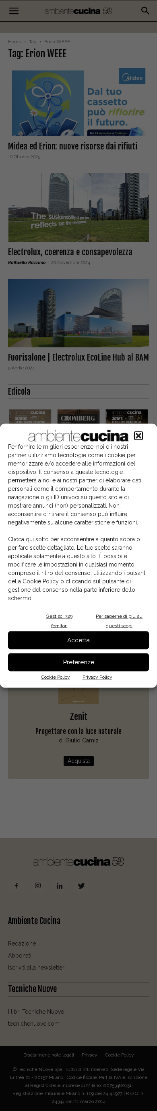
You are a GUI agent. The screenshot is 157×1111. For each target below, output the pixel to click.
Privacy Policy (97, 677)
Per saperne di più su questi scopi (119, 620)
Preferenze (78, 662)
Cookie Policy (55, 677)
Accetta (78, 640)
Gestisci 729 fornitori (59, 620)
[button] (138, 435)
